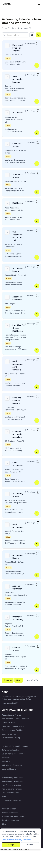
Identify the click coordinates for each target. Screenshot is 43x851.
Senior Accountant (17, 464)
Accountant (17, 112)
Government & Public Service (13, 754)
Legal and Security (9, 769)
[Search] (38, 34)
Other (4, 824)
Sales (4, 796)
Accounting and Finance (11, 715)
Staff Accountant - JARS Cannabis (18, 365)
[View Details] (36, 65)
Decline (30, 845)
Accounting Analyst (17, 494)
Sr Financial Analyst (17, 175)
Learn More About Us (10, 703)
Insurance (6, 761)
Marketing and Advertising (12, 781)
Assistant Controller (17, 587)
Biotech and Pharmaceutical (13, 726)
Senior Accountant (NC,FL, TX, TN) (17, 236)
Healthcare (6, 758)
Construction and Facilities (12, 730)
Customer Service (9, 734)
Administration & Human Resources (15, 719)
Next (18, 680)
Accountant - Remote (18, 269)
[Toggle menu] (38, 3)
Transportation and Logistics (13, 816)
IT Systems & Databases (11, 800)
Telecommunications (10, 813)
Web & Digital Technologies (12, 765)
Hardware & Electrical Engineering (15, 746)
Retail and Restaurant (10, 793)
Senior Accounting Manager (17, 79)
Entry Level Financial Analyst (17, 48)
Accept (11, 845)
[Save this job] (37, 43)
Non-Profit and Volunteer (11, 785)
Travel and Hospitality (10, 820)
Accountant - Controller (18, 298)
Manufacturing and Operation (13, 777)
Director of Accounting (17, 618)
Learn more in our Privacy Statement (16, 840)
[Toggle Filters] (32, 34)
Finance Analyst (16, 649)
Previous (8, 680)
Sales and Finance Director (16, 401)
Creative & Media (8, 722)
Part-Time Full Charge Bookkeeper (18, 328)
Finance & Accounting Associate (17, 434)
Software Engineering (10, 750)
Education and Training (11, 738)
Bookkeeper (17, 203)
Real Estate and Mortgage (12, 789)
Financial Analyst (16, 145)
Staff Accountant (17, 525)
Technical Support (9, 809)
